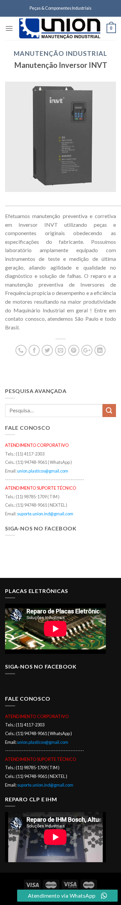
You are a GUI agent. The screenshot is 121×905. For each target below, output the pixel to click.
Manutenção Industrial (60, 53)
